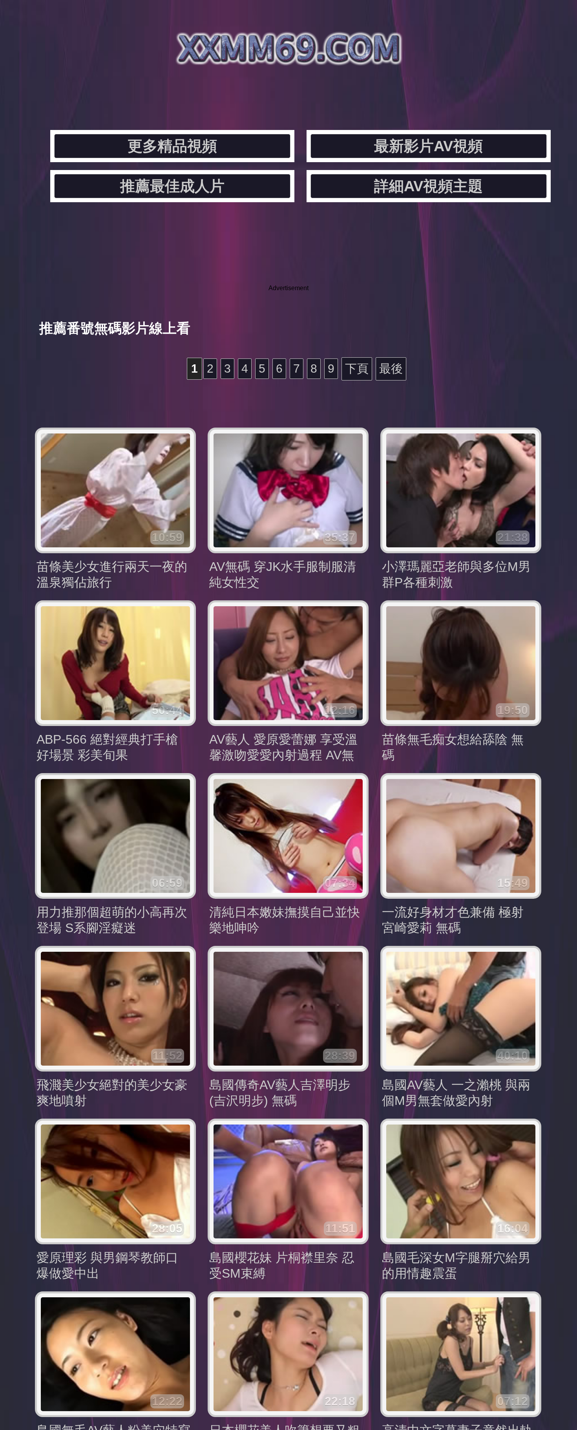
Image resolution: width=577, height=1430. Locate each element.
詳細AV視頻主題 (428, 186)
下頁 (357, 368)
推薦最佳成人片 (172, 186)
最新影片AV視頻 (428, 146)
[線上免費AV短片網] (288, 58)
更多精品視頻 (172, 146)
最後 (391, 368)
